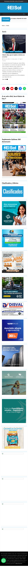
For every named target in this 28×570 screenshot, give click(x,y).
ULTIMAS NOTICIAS (18, 51)
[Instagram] (3, 88)
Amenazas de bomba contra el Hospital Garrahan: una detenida (13, 0)
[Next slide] (26, 1)
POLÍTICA (11, 51)
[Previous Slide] (24, 1)
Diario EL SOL (7, 59)
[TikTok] (7, 88)
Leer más (4, 79)
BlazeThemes (19, 563)
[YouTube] (11, 88)
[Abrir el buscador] (23, 14)
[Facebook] (20, 88)
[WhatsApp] (24, 88)
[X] (16, 88)
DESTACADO (6, 51)
